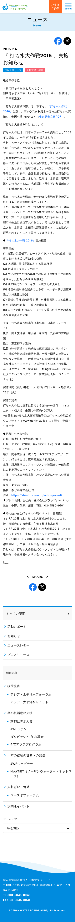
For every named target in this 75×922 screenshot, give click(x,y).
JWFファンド (20, 729)
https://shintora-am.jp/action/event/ (36, 495)
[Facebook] (58, 41)
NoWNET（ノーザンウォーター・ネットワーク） (40, 773)
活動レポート (16, 626)
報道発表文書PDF (50, 116)
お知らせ (13, 636)
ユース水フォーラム (24, 795)
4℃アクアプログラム (25, 744)
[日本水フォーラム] (15, 6)
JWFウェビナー (21, 764)
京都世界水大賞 (21, 721)
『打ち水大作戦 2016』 (20, 240)
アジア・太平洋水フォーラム (30, 694)
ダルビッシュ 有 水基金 (27, 737)
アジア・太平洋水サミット (29, 702)
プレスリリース (13, 70)
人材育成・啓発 (35, 70)
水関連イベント (18, 806)
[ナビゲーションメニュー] (68, 6)
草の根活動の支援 (19, 713)
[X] (67, 41)
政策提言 (13, 686)
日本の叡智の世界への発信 (26, 755)
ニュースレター (18, 645)
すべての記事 (15, 613)
